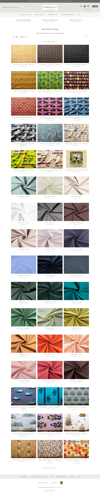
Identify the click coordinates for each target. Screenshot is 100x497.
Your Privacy (59, 487)
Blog (78, 476)
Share (87, 36)
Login (91, 9)
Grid (19, 36)
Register (87, 9)
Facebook (81, 6)
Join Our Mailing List (43, 482)
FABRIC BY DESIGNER (39, 14)
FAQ (52, 476)
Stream (25, 36)
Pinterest (88, 6)
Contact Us (72, 476)
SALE (79, 14)
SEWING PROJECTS (53, 14)
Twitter (84, 6)
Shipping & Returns (61, 476)
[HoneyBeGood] (50, 4)
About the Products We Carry (39, 476)
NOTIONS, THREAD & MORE (68, 14)
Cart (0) (95, 6)
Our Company (24, 476)
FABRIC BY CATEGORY (25, 14)
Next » (56, 41)
